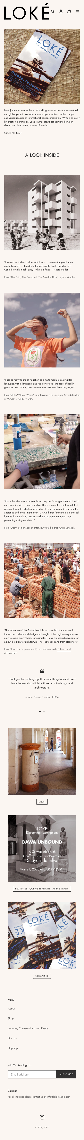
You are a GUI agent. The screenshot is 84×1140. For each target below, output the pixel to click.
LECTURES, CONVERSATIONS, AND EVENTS (42, 888)
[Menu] (77, 11)
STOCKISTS (42, 976)
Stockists (12, 1038)
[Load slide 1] (40, 711)
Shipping (13, 1048)
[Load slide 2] (44, 711)
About (11, 1008)
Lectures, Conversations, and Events (28, 1028)
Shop (11, 1018)
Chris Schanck (66, 528)
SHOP (42, 801)
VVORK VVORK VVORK (19, 399)
